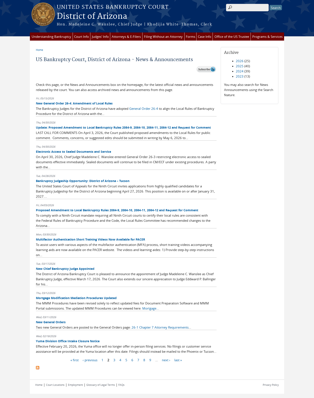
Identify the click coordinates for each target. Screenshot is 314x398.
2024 (240, 71)
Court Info (81, 36)
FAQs (121, 384)
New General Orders (51, 322)
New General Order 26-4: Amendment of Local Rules (74, 103)
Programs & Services (267, 36)
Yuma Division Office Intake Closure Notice (68, 341)
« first (74, 360)
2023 (240, 76)
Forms (190, 36)
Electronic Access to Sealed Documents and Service (73, 152)
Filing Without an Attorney (163, 36)
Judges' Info (100, 36)
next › (166, 360)
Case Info (204, 36)
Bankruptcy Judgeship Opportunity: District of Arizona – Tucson (82, 181)
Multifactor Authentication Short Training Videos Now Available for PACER (90, 239)
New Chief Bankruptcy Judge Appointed (65, 269)
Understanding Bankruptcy (51, 36)
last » (178, 360)
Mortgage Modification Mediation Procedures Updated (76, 298)
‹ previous (90, 360)
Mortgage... (150, 308)
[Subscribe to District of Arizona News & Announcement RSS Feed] (37, 368)
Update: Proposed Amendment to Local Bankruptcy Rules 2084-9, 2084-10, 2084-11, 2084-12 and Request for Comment (123, 127)
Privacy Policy (271, 384)
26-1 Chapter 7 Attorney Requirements (160, 327)
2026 (240, 61)
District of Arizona (92, 16)
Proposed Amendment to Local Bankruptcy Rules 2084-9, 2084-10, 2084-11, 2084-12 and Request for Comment (117, 210)
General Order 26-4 (143, 108)
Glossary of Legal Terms (100, 384)
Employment (75, 384)
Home (39, 49)
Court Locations (55, 384)
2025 (240, 66)
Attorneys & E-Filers (126, 36)
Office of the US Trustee (231, 36)
